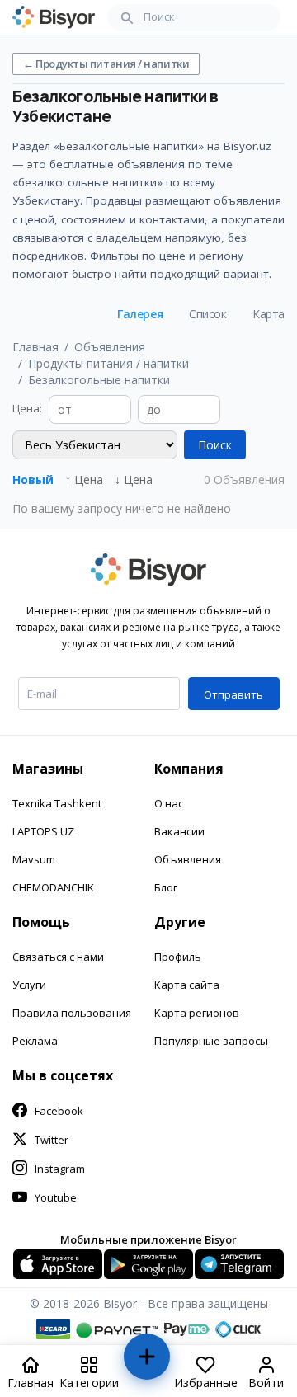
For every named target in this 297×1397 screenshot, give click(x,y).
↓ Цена (134, 479)
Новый (33, 479)
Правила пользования (71, 1012)
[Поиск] (127, 17)
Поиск (215, 445)
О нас (168, 803)
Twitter (51, 1139)
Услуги (29, 984)
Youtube (56, 1197)
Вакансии (179, 831)
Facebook (59, 1110)
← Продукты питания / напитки (106, 63)
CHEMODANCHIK (53, 887)
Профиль (177, 956)
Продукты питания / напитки (108, 363)
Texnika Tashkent (56, 803)
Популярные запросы (211, 1040)
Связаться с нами (58, 956)
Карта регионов (196, 1012)
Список (207, 314)
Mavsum (33, 859)
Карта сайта (186, 984)
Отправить (233, 694)
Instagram (60, 1168)
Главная (35, 347)
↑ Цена (84, 479)
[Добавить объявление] (146, 1364)
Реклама (35, 1040)
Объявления (109, 347)
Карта (268, 314)
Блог (165, 887)
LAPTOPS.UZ (43, 831)
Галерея (140, 314)
